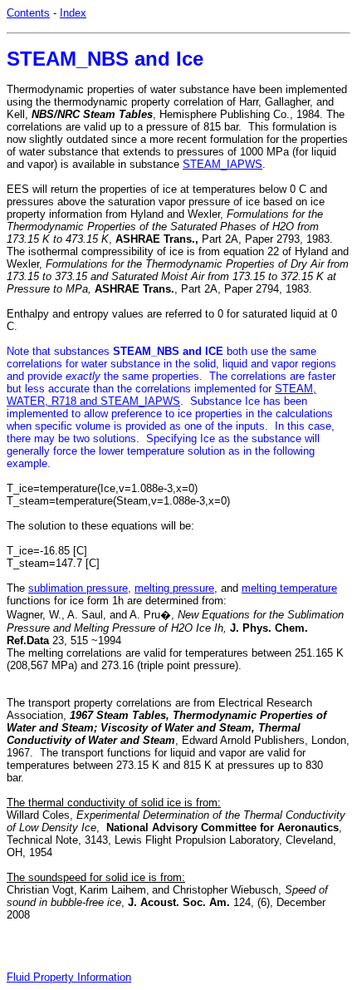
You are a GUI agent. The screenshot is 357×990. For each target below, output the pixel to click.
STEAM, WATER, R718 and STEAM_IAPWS (161, 394)
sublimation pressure (78, 588)
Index (73, 13)
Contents (28, 13)
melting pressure (174, 588)
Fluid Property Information (69, 977)
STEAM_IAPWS (222, 164)
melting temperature (289, 588)
